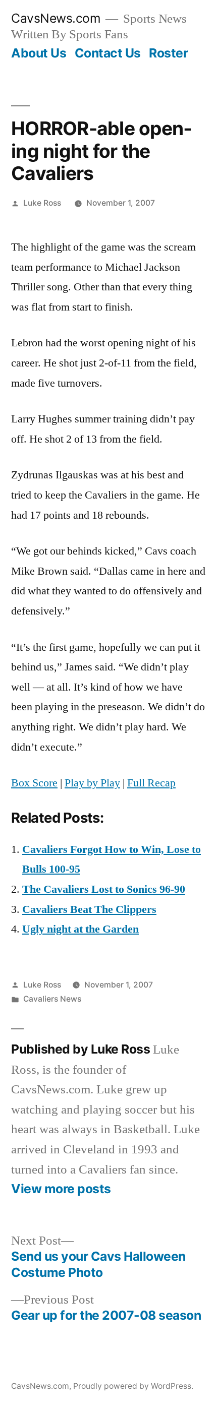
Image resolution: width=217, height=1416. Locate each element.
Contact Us (108, 52)
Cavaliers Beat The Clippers (89, 909)
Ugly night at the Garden (80, 929)
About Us (38, 52)
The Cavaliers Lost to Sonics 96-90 (103, 889)
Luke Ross (42, 203)
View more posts (61, 1189)
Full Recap (151, 783)
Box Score (34, 783)
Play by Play (92, 783)
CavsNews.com (55, 18)
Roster (168, 52)
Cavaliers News (52, 999)
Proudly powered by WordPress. (133, 1386)
